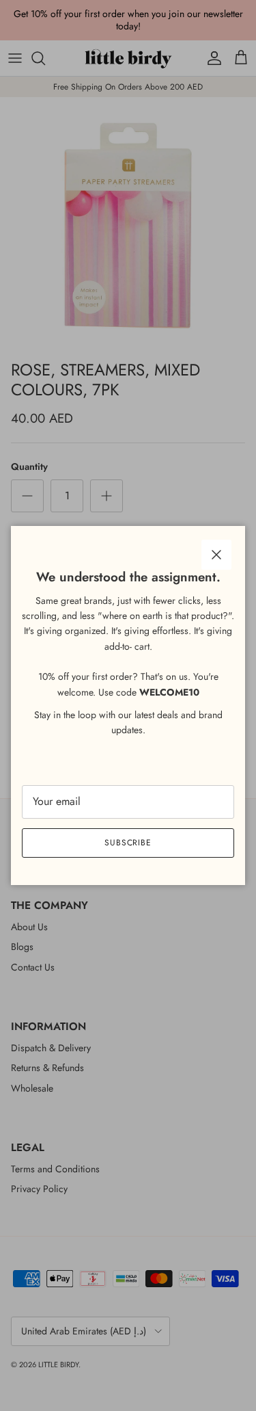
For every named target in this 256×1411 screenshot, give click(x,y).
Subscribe (128, 842)
